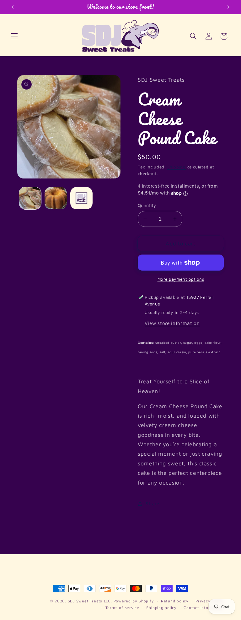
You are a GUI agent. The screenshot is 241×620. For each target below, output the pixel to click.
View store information (172, 323)
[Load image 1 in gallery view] (30, 198)
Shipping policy (161, 607)
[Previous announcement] (13, 7)
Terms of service (122, 607)
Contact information (204, 607)
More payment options (181, 279)
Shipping (176, 166)
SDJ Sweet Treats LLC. (91, 601)
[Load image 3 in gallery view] (81, 198)
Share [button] (152, 503)
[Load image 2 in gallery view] (56, 198)
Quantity (147, 205)
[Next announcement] (228, 7)
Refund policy (175, 601)
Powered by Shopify (134, 601)
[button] (14, 36)
